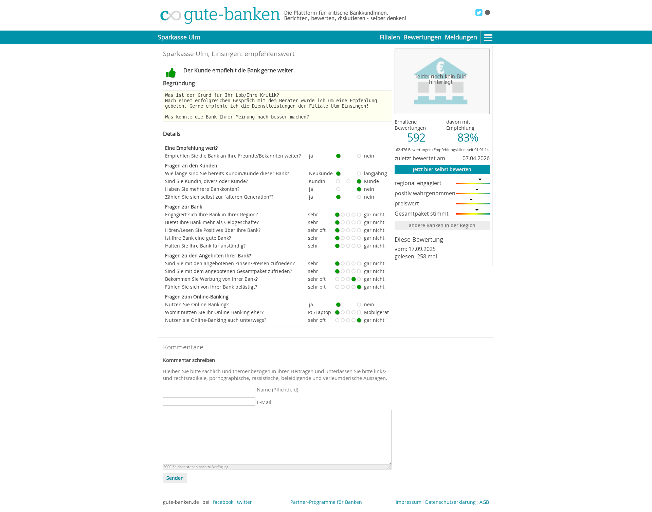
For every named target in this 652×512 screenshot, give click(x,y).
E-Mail (264, 402)
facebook (223, 502)
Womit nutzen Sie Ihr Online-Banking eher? (214, 312)
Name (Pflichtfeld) (277, 389)
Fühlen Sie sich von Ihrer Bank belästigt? (211, 287)
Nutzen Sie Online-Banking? (197, 304)
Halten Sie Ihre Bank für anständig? (205, 245)
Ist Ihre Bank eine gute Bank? (198, 238)
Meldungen (461, 37)
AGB (484, 502)
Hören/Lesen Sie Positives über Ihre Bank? (212, 230)
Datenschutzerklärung (450, 502)
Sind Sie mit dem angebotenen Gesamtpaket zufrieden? (228, 271)
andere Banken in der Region (442, 225)
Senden (175, 478)
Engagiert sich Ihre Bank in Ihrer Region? (211, 214)
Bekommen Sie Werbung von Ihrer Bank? (211, 279)
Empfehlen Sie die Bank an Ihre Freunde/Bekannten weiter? (233, 155)
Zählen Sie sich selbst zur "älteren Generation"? (219, 197)
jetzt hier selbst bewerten (442, 169)
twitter (244, 502)
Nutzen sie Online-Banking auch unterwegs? (215, 320)
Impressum (408, 502)
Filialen (390, 37)
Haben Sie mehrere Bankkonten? (202, 189)
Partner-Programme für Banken (326, 502)
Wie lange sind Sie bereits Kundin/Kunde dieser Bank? (227, 173)
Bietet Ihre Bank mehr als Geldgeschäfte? (212, 222)
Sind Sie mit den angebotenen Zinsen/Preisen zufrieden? (230, 263)
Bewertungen (422, 37)
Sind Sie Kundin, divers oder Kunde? (206, 181)
